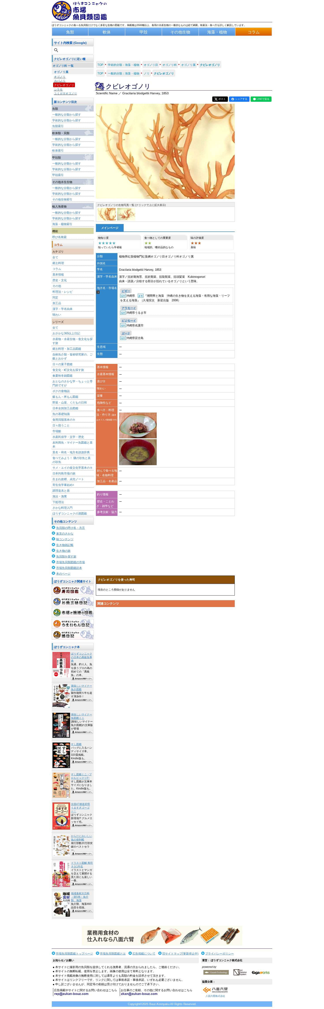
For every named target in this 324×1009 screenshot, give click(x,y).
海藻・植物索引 (62, 224)
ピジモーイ (129, 320)
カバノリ (59, 80)
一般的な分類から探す (66, 114)
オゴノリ (59, 76)
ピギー (126, 291)
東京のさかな (64, 533)
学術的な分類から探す (66, 120)
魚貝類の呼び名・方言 (70, 527)
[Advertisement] (165, 650)
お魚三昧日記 (73, 601)
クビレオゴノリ (64, 85)
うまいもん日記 (73, 624)
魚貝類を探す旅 (66, 556)
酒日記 (73, 635)
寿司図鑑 (73, 590)
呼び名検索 (59, 237)
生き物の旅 (63, 550)
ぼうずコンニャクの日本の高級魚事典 (81, 657)
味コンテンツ (64, 539)
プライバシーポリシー (219, 953)
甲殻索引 (58, 175)
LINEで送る (263, 99)
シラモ (58, 89)
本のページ (63, 573)
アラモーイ (129, 308)
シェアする (241, 99)
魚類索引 (58, 126)
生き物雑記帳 (64, 545)
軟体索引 (58, 150)
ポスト (222, 99)
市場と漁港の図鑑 (73, 612)
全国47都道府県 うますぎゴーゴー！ (80, 808)
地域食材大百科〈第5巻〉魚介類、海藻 (80, 897)
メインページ (109, 228)
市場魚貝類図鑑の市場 (70, 562)
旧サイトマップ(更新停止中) (180, 953)
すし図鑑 (76, 744)
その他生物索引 (62, 199)
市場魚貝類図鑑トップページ (74, 953)
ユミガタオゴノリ (65, 93)
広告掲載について (143, 953)
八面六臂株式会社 (215, 996)
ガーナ (126, 333)
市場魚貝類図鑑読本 (69, 568)
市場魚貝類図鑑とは (113, 953)
